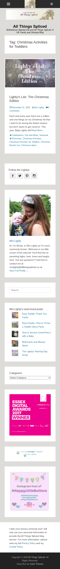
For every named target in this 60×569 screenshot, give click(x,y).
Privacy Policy (29, 543)
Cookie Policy (16, 546)
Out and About (31, 135)
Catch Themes (36, 564)
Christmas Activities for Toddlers (24, 142)
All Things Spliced (30, 26)
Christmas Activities (32, 138)
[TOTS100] (30, 454)
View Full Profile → (18, 270)
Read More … (38, 130)
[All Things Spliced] (30, 4)
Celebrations (18, 135)
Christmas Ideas (28, 145)
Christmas (16, 138)
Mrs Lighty (39, 107)
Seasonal (43, 135)
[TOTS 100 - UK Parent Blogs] (30, 451)
